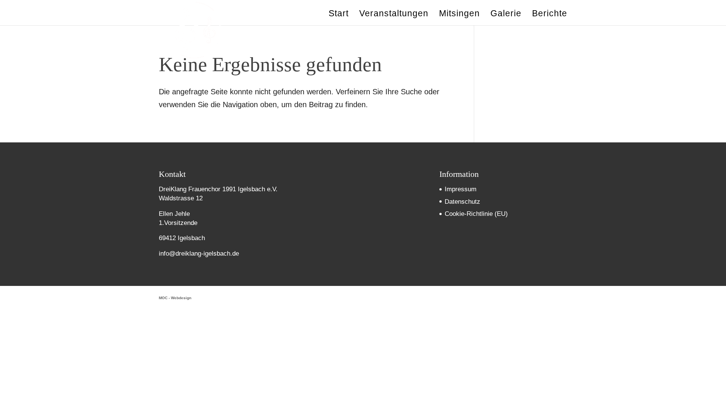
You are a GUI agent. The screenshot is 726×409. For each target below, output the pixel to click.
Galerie (505, 14)
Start (339, 14)
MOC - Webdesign (175, 298)
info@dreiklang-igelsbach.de (199, 253)
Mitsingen (459, 14)
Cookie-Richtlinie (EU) (476, 213)
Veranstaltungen (393, 14)
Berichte (549, 14)
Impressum (460, 189)
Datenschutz (462, 201)
